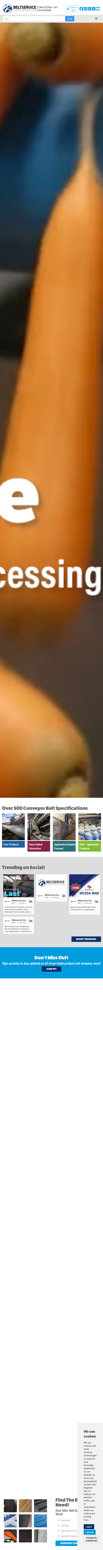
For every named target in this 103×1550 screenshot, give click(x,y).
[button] (96, 19)
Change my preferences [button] (91, 1539)
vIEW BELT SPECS (70, 1543)
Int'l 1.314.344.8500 (47, 8)
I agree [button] (89, 1527)
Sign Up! (51, 969)
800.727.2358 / (46, 7)
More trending (86, 939)
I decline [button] (89, 1532)
